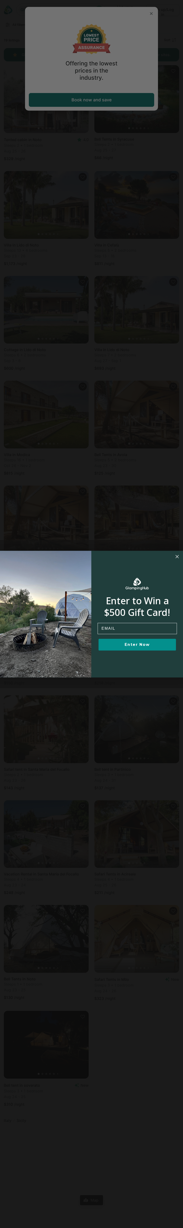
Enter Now (137, 644)
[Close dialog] (177, 556)
